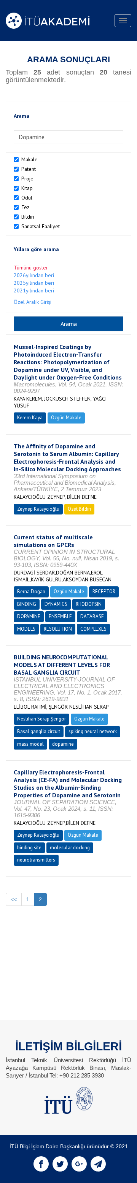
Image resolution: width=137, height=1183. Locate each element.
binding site (29, 847)
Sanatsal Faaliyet (40, 226)
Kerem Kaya (30, 417)
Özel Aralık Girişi (32, 302)
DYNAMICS (56, 604)
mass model (30, 744)
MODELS (26, 629)
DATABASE (92, 616)
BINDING (26, 604)
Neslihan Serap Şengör (41, 719)
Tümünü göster (31, 267)
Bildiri (27, 216)
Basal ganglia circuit (38, 731)
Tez (25, 207)
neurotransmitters (36, 860)
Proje (27, 178)
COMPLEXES (93, 629)
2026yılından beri (34, 275)
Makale (29, 159)
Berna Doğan (31, 591)
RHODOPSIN (89, 604)
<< (14, 899)
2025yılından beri (34, 282)
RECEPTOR (103, 591)
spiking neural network (92, 731)
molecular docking (70, 847)
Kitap (27, 188)
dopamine (63, 744)
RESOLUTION (58, 629)
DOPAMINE (28, 616)
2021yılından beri (34, 290)
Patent (28, 169)
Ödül (26, 197)
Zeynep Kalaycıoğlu (38, 509)
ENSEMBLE (60, 616)
